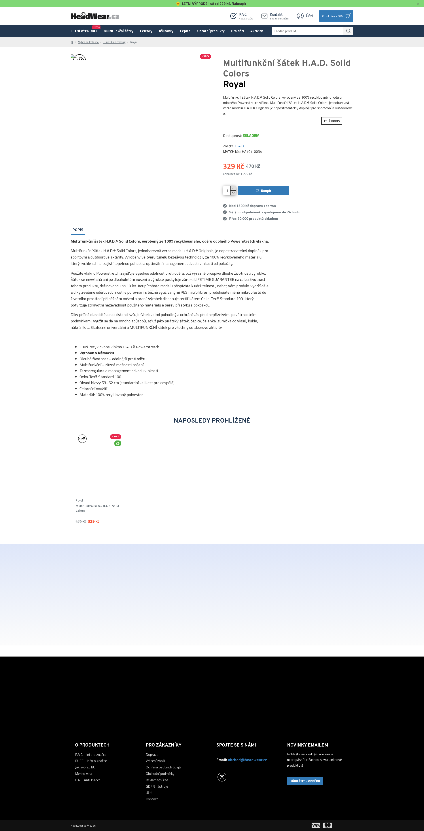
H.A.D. (240, 146)
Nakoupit (239, 3)
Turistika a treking (114, 42)
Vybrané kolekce (88, 42)
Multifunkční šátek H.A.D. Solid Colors (97, 508)
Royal (79, 500)
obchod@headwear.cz (247, 760)
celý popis (332, 121)
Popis (77, 230)
